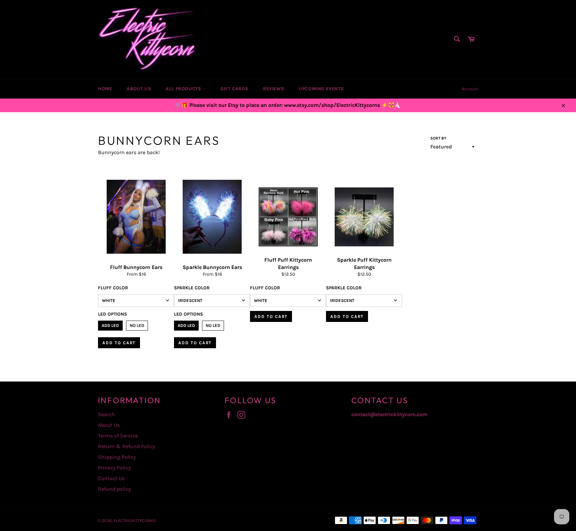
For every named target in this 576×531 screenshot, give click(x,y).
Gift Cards (234, 89)
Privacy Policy (114, 467)
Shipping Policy (117, 457)
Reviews (273, 89)
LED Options (112, 314)
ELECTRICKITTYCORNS (135, 520)
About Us (139, 89)
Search (106, 414)
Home (105, 89)
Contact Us (111, 478)
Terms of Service (118, 435)
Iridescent (190, 300)
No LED (137, 324)
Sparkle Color (192, 288)
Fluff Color (113, 288)
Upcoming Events (321, 89)
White (108, 300)
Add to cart (119, 342)
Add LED (110, 324)
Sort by (438, 138)
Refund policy (114, 489)
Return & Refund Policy (126, 446)
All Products (184, 89)
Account (470, 88)
